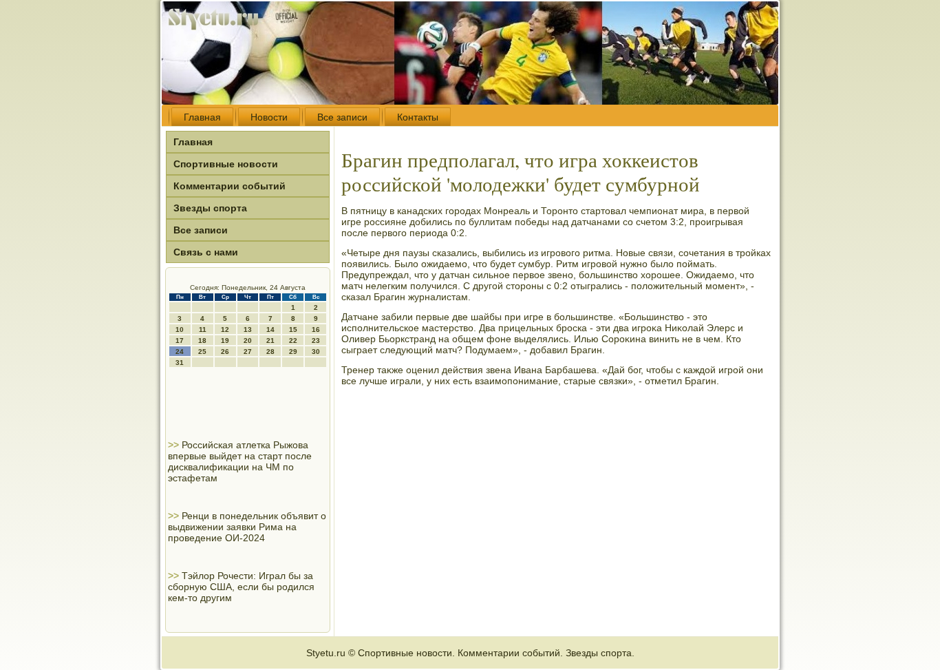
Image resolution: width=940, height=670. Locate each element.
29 (293, 351)
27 (248, 351)
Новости (269, 117)
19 (225, 340)
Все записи (342, 117)
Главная (202, 117)
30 (316, 351)
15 (293, 329)
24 (179, 351)
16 (316, 329)
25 (202, 351)
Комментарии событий (229, 185)
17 (179, 340)
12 (225, 329)
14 (270, 329)
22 (293, 340)
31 (179, 362)
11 (202, 329)
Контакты (417, 117)
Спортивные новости (225, 163)
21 (270, 340)
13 (248, 329)
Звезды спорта (210, 207)
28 (270, 351)
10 (179, 329)
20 (248, 340)
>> (175, 444)
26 (225, 351)
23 (316, 340)
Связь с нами (205, 252)
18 (202, 340)
